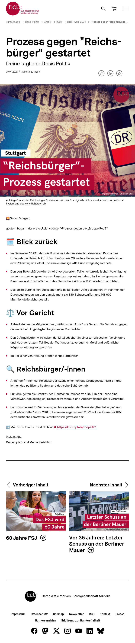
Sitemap (58, 614)
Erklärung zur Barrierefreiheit (80, 620)
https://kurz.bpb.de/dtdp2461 (76, 427)
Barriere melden (45, 620)
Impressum (18, 614)
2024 (59, 21)
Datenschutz (39, 614)
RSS (91, 614)
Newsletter (76, 614)
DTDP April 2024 (76, 21)
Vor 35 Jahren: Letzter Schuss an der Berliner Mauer (96, 544)
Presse (119, 614)
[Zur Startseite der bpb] (22, 14)
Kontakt (105, 614)
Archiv (47, 21)
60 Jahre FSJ (22, 538)
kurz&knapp (13, 21)
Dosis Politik (32, 21)
